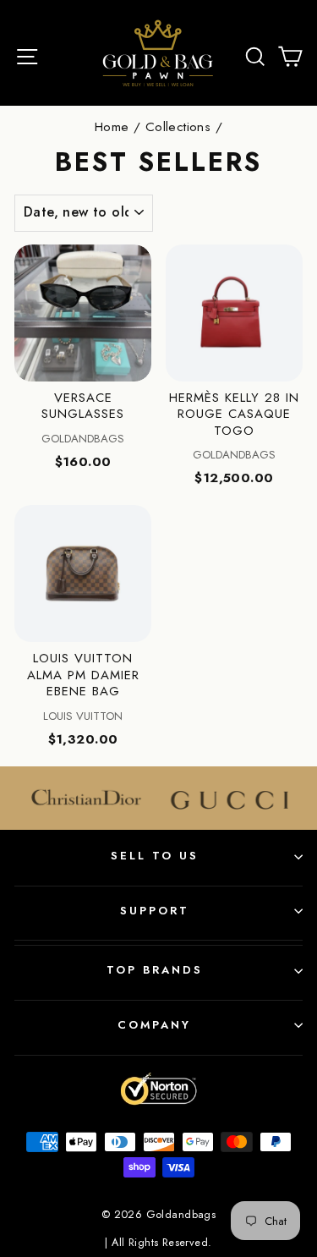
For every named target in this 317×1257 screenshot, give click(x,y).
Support (154, 911)
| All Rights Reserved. (158, 1242)
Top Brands (155, 970)
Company (154, 1025)
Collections (178, 127)
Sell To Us (155, 856)
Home (112, 127)
